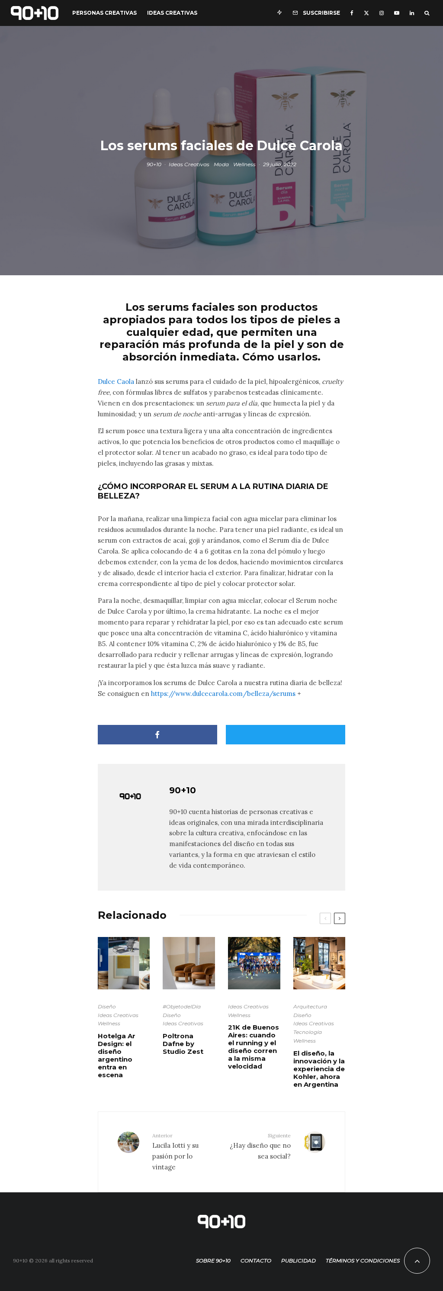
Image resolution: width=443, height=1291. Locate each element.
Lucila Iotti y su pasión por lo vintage (175, 1151)
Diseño (107, 1006)
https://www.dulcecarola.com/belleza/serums (223, 693)
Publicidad (298, 1260)
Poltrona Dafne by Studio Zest (183, 1044)
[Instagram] (381, 13)
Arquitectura (310, 1006)
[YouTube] (396, 13)
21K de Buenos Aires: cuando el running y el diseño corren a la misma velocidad (253, 1047)
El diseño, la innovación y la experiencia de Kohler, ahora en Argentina (319, 1069)
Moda (221, 164)
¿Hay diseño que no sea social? (260, 1146)
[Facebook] (352, 13)
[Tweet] (285, 734)
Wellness (244, 164)
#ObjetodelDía (182, 1006)
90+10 (154, 164)
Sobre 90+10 (213, 1260)
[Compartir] (157, 734)
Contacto (256, 1260)
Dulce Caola (116, 381)
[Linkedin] (411, 13)
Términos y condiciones (363, 1260)
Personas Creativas (104, 13)
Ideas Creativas (172, 13)
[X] (366, 13)
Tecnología (307, 1032)
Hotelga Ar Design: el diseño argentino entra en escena (116, 1055)
